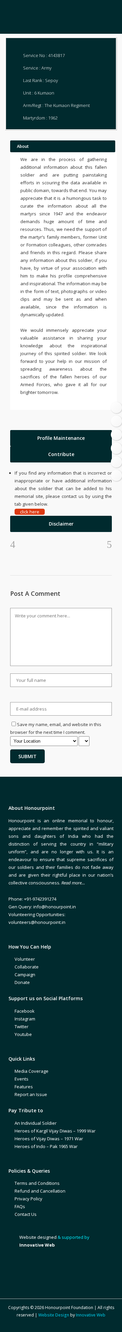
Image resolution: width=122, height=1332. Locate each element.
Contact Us (26, 1214)
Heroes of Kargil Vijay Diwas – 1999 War (55, 1131)
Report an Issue (31, 1094)
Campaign (25, 974)
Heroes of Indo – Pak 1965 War (46, 1146)
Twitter (21, 1026)
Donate (22, 982)
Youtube (23, 1034)
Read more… (73, 883)
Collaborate (27, 967)
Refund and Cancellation (40, 1191)
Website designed (38, 1237)
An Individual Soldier (36, 1123)
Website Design (53, 1315)
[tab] (61, 438)
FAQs (20, 1206)
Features (24, 1087)
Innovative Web (90, 1315)
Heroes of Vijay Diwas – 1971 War (49, 1139)
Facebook (25, 1011)
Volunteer (25, 959)
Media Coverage (31, 1071)
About (23, 146)
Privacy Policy (28, 1199)
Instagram (25, 1019)
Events (21, 1079)
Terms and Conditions (37, 1183)
